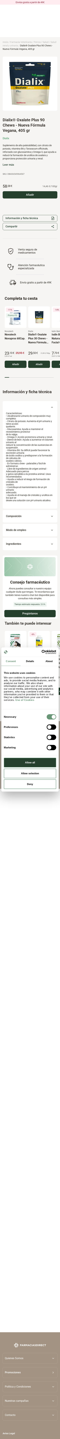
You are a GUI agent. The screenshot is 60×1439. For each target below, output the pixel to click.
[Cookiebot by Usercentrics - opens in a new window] (42, 652)
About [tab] (49, 661)
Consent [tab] (11, 661)
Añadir (15, 364)
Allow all (30, 762)
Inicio (5, 42)
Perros (37, 42)
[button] (30, 1372)
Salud (45, 42)
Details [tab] (30, 661)
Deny (30, 784)
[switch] (51, 727)
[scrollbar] (29, 377)
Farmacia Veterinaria (21, 42)
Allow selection (30, 773)
